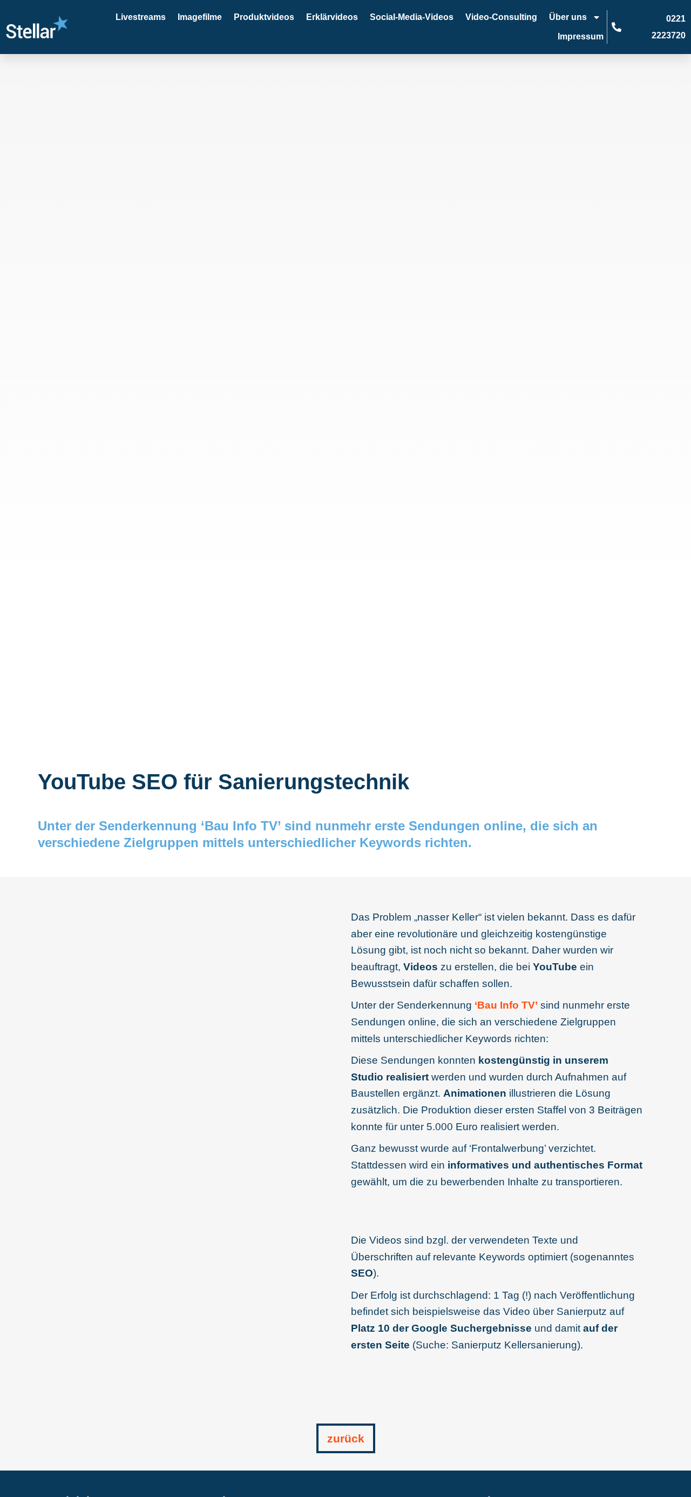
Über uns (568, 17)
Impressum (581, 36)
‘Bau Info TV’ (506, 1005)
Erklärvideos (332, 17)
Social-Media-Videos (411, 17)
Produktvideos (264, 17)
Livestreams (141, 17)
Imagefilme (200, 17)
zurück (345, 1438)
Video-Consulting (501, 17)
